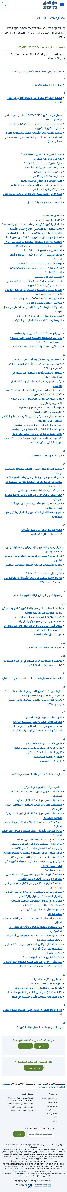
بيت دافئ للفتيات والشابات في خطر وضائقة (37, 346)
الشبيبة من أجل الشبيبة (48, 276)
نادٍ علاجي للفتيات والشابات (47, 979)
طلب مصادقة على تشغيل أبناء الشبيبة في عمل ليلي (32, 678)
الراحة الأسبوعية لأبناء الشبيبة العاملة (40, 263)
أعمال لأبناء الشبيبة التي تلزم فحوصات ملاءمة (35, 123)
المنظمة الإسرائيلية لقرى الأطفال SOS (39, 315)
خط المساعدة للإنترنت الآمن (46, 534)
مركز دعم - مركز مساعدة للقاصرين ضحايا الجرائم (32, 852)
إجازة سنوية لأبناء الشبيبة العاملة (43, 163)
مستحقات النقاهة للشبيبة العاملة (42, 905)
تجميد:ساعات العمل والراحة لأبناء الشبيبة (38, 617)
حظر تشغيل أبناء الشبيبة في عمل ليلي (40, 490)
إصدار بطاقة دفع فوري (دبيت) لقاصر (41, 180)
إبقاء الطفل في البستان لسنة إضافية (41, 154)
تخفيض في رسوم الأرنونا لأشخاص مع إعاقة (37, 359)
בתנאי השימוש (21, 1171)
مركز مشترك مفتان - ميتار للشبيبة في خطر (36, 857)
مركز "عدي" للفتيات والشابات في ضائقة (39, 839)
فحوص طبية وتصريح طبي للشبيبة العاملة (37, 721)
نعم (41, 1046)
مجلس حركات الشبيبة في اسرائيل (42, 787)
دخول (55, 1121)
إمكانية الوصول (51, 1106)
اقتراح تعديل (34, 1067)
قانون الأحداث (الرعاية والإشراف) (44, 743)
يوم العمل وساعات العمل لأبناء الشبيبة (39, 1027)
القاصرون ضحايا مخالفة (48, 294)
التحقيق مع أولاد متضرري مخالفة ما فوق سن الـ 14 (33, 241)
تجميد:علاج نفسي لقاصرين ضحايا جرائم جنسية (35, 699)
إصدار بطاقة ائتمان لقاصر (48, 176)
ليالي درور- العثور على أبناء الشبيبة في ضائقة (37, 774)
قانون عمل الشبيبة (51, 761)
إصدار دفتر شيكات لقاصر (48, 189)
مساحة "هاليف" (53, 870)
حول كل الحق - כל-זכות (48, 1099)
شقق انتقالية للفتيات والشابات (44, 647)
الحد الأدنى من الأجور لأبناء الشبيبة (43, 250)
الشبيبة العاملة (53, 272)
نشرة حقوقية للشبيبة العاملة (45, 983)
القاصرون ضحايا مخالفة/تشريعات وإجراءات (38, 298)
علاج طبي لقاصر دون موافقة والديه (42, 695)
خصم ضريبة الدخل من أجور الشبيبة (41, 529)
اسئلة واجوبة (52, 1102)
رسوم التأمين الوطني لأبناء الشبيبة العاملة (37, 595)
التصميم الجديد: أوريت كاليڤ (22, 1107)
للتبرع (55, 1117)
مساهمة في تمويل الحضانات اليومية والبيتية (36, 900)
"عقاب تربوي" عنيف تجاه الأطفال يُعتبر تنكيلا (37, 71)
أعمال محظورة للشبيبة (48, 128)
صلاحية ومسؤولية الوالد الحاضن (43, 665)
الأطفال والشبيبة (52, 215)
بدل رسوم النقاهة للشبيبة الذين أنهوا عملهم (36, 337)
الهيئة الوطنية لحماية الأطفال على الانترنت (37, 320)
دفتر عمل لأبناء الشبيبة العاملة (44, 573)
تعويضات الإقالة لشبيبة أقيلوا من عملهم (38, 425)
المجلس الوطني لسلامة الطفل (44, 302)
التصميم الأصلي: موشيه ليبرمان (20, 1103)
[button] (62, 5)
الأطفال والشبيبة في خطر (47, 219)
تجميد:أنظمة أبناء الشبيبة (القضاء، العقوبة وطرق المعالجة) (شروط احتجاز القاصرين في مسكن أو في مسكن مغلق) (33, 137)
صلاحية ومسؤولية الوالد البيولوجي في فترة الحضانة (33, 660)
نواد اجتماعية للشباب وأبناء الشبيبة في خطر (37, 996)
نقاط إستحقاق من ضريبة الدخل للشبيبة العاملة (34, 992)
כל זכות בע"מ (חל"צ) (22, 1161)
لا (25, 1046)
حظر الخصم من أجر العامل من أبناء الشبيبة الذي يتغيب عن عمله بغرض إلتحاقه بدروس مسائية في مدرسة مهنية (33, 482)
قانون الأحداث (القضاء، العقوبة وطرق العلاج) (37, 747)
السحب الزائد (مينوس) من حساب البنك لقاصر (36, 267)
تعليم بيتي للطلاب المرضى (47, 411)
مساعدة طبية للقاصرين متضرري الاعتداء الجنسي (34, 874)
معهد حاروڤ (55, 913)
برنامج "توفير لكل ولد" (49, 342)
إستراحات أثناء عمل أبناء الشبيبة (43, 167)
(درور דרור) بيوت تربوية (48, 84)
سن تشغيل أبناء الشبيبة (48, 634)
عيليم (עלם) (55, 704)
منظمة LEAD (54, 953)
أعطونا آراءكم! (52, 1114)
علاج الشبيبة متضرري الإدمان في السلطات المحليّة (33, 691)
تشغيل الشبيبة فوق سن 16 (46, 394)
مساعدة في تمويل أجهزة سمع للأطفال (40, 878)
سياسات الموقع (51, 1110)
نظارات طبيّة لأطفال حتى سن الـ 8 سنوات (38, 987)
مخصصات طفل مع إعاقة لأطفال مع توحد (38, 800)
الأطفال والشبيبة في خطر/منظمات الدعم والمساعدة (32, 224)
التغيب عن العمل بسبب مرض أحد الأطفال (38, 246)
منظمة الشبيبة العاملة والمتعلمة (42, 957)
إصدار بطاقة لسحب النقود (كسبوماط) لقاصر (36, 185)
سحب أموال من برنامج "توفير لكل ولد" (40, 621)
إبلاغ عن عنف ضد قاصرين (47, 158)
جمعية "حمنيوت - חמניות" (47, 455)
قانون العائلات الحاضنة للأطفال (44, 752)
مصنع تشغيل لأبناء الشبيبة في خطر (41, 909)
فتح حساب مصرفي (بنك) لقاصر (44, 717)
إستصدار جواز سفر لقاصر (48, 171)
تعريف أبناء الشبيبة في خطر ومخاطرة (40, 407)
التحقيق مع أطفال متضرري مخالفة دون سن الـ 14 (34, 237)
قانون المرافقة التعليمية (48, 756)
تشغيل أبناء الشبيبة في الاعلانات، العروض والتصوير (33, 390)
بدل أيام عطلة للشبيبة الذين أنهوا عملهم (38, 333)
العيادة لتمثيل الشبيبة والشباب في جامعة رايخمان (33, 289)
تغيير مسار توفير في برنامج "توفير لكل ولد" (37, 433)
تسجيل (19, 1134)
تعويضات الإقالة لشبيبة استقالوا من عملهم (37, 429)
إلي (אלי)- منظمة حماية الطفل (44, 202)
